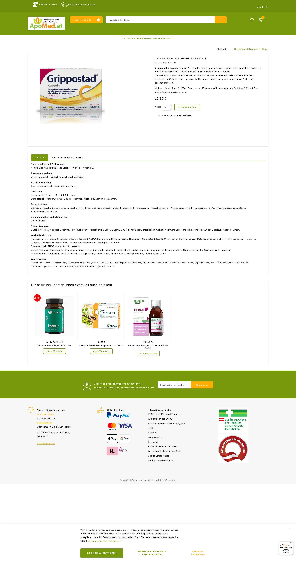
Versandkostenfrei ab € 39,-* (82, 4)
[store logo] (46, 23)
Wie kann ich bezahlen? (160, 419)
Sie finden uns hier (46, 444)
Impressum (153, 442)
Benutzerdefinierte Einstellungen (152, 553)
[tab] (39, 157)
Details (40, 157)
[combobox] (166, 19)
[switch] (286, 551)
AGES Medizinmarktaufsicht (162, 446)
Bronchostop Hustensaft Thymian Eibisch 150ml (148, 347)
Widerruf (152, 433)
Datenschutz (154, 437)
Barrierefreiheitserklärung (161, 460)
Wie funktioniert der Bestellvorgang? (166, 423)
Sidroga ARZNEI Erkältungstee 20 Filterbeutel (101, 346)
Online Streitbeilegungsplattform (164, 451)
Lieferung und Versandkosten (162, 414)
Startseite (222, 49)
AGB (150, 428)
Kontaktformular (44, 423)
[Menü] (291, 543)
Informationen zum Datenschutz (105, 541)
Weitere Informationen (67, 157)
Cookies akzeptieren (102, 553)
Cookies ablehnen (198, 553)
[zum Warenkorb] (263, 19)
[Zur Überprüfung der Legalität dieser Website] (233, 409)
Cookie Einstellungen (158, 456)
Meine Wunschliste (252, 19)
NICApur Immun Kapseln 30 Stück (54, 346)
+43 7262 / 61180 (48, 4)
